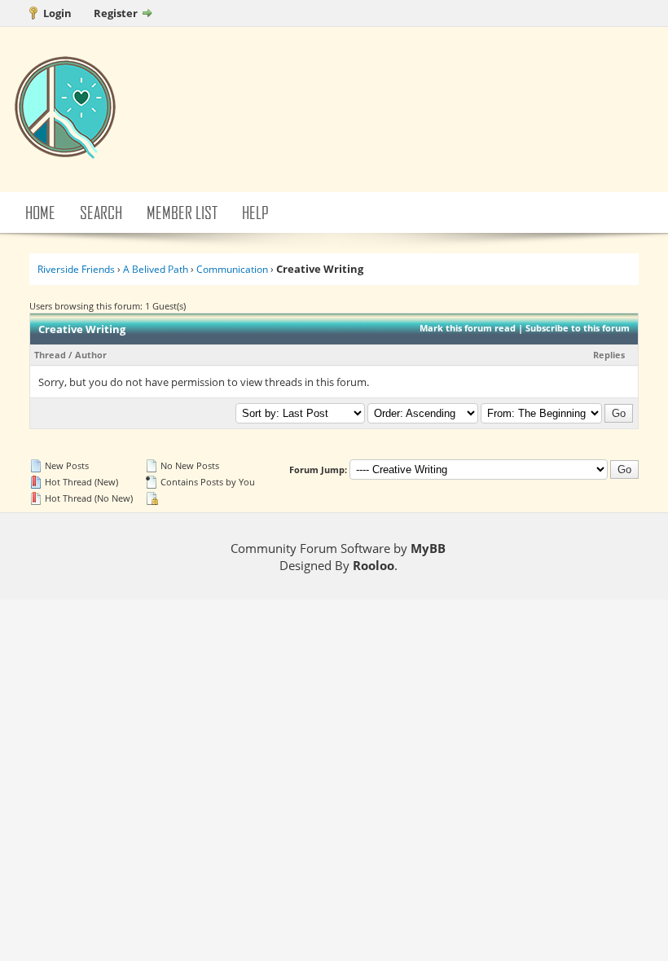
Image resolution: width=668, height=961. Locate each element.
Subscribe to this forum (577, 328)
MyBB (428, 548)
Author (91, 355)
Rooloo (373, 565)
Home (40, 212)
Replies (609, 355)
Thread (50, 355)
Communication (232, 269)
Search (101, 212)
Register (116, 13)
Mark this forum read (468, 328)
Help (255, 212)
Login (57, 13)
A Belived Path (155, 269)
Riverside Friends (76, 269)
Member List (182, 212)
